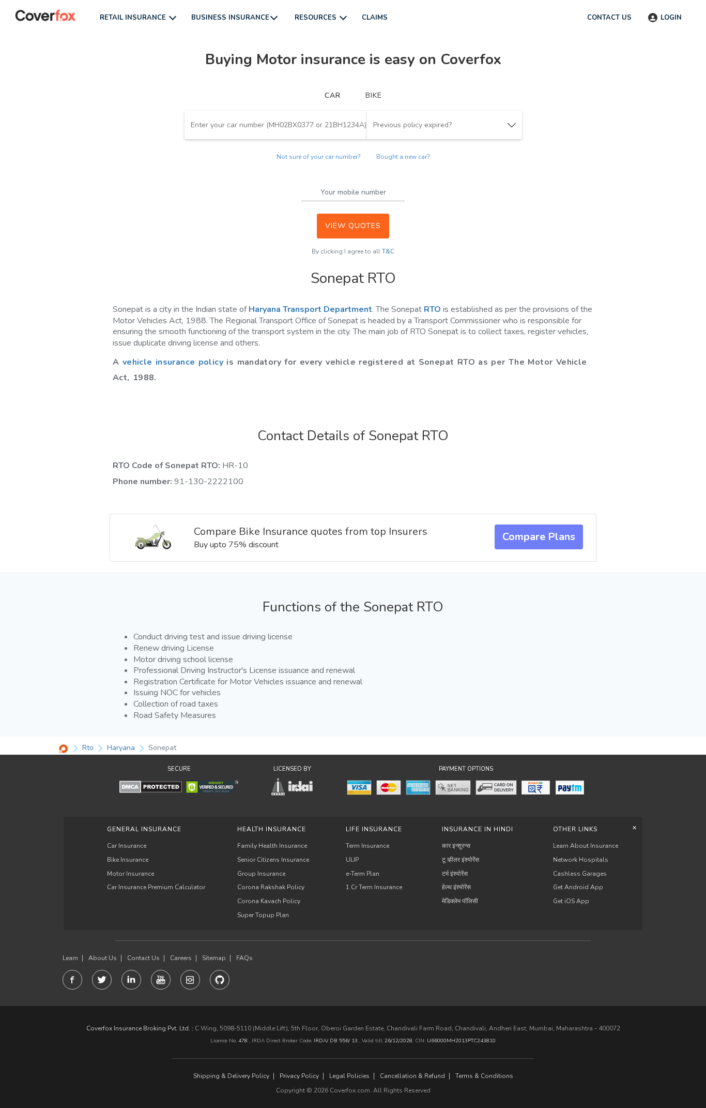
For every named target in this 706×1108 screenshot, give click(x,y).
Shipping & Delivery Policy (231, 1076)
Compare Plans (538, 537)
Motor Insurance (130, 874)
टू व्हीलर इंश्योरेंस (460, 860)
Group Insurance (261, 874)
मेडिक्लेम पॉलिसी (460, 901)
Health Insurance (271, 829)
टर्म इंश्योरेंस (455, 874)
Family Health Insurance (272, 846)
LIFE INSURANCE (374, 829)
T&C (388, 251)
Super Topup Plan (263, 915)
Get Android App (578, 887)
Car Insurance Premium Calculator (156, 887)
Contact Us (143, 958)
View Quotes (353, 226)
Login (671, 17)
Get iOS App (571, 901)
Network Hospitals (580, 860)
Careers (181, 958)
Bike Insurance (127, 860)
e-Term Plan (362, 874)
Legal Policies (349, 1076)
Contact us (609, 17)
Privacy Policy (299, 1076)
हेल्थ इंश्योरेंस (456, 887)
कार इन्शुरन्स (456, 846)
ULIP (352, 860)
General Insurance (144, 829)
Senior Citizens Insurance (273, 860)
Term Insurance (367, 846)
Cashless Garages (580, 874)
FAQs (244, 958)
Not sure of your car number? (319, 157)
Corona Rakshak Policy (270, 887)
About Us (102, 958)
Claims (375, 17)
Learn (70, 958)
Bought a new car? (403, 157)
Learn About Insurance (585, 846)
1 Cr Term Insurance (374, 887)
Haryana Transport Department (310, 309)
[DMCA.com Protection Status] (150, 786)
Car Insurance (126, 846)
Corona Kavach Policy (268, 901)
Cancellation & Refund (412, 1076)
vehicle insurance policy (172, 362)
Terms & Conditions (484, 1076)
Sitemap (214, 958)
